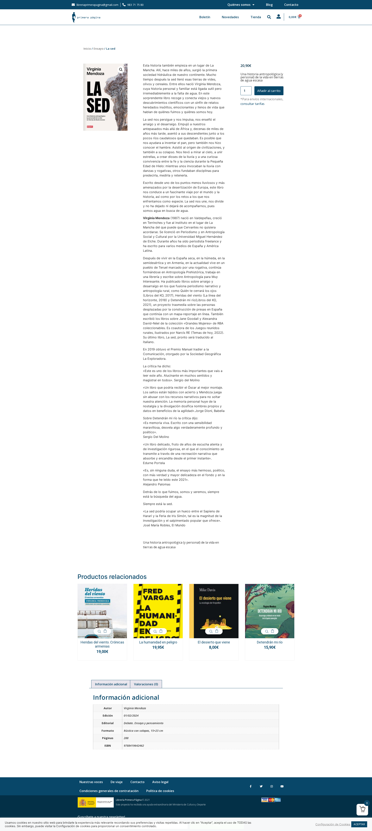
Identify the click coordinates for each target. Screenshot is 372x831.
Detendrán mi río (269, 642)
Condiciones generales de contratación (109, 791)
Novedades (230, 17)
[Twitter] (261, 786)
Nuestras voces (91, 782)
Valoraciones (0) (146, 684)
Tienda (256, 17)
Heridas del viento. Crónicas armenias (102, 644)
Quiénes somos (239, 5)
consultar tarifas (252, 104)
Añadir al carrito (269, 91)
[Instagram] (271, 786)
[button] (269, 17)
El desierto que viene (214, 642)
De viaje (117, 782)
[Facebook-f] (250, 786)
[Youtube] (282, 786)
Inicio (87, 48)
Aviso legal (160, 782)
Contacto (291, 5)
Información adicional (111, 684)
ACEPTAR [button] (359, 824)
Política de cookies (160, 791)
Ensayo (98, 48)
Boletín (204, 17)
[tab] (111, 684)
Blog (269, 5)
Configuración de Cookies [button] (332, 824)
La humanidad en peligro (158, 642)
